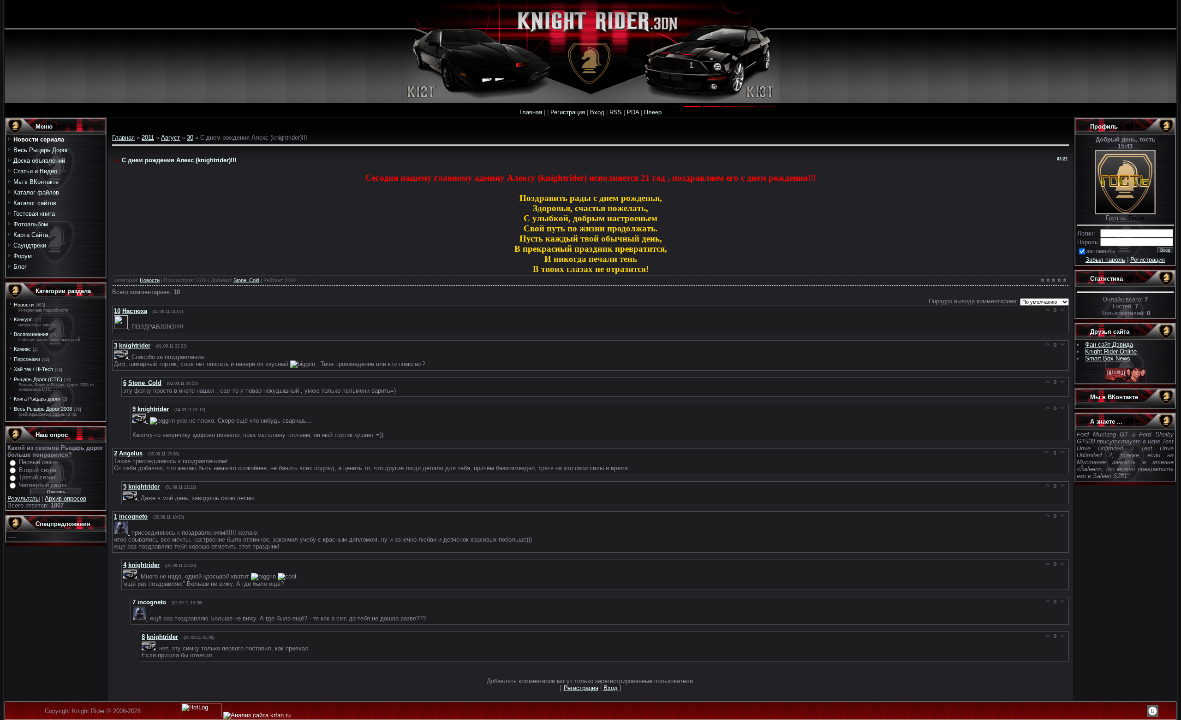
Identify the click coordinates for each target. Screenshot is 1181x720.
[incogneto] (122, 532)
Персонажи (27, 359)
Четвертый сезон (42, 485)
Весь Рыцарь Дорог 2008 (43, 409)
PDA (633, 112)
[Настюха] (122, 327)
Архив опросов (65, 498)
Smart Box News (1107, 358)
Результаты (23, 498)
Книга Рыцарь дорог (37, 398)
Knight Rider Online (1111, 351)
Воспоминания (31, 334)
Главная (530, 112)
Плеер (653, 112)
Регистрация (567, 112)
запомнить (1100, 251)
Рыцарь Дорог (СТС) (38, 379)
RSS (615, 112)
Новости (24, 304)
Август (170, 137)
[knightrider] (122, 357)
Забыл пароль (1105, 259)
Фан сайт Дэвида (1109, 344)
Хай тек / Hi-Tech (33, 369)
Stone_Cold (246, 280)
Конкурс (23, 319)
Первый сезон (38, 462)
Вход (597, 112)
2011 (148, 137)
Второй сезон (37, 469)
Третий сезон (37, 477)
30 (190, 137)
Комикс (22, 349)
